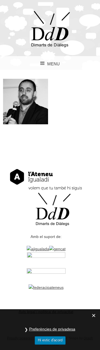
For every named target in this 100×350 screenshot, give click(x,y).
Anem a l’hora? (25, 101)
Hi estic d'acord (50, 340)
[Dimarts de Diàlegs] (50, 46)
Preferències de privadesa (52, 329)
